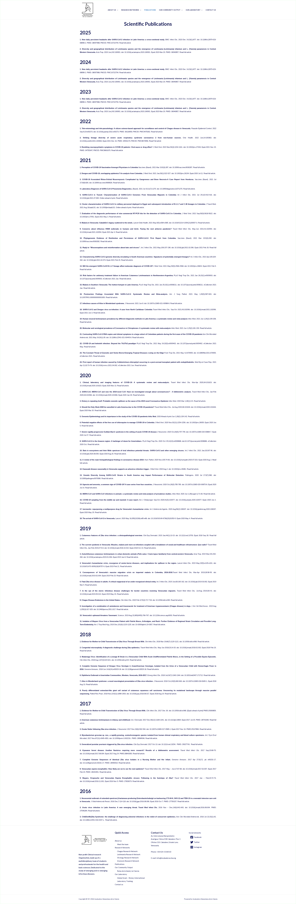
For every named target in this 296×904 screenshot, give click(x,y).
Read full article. (199, 167)
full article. (161, 624)
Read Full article (155, 141)
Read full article (125, 43)
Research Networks (130, 10)
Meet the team (122, 844)
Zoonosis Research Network (128, 861)
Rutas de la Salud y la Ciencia (128, 871)
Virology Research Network (128, 858)
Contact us (211, 10)
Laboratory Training (125, 881)
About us (112, 10)
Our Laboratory (193, 10)
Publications (150, 10)
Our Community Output (169, 10)
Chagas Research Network (127, 851)
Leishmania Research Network (128, 854)
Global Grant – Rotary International (131, 878)
